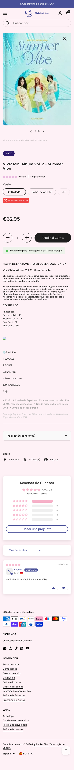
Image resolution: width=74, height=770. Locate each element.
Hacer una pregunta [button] (37, 529)
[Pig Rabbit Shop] (37, 13)
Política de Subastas (14, 695)
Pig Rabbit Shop (40, 744)
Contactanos (10, 668)
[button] (67, 13)
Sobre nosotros (11, 664)
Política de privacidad (15, 724)
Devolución (9, 677)
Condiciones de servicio (16, 720)
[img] (13, 564)
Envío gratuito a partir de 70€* (37, 4)
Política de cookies (13, 729)
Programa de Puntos (14, 700)
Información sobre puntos (17, 691)
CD (11, 140)
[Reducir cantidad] (7, 237)
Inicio (5, 140)
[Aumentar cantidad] (26, 237)
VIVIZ (9, 153)
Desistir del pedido (13, 686)
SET (64, 191)
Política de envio (12, 682)
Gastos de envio (11, 673)
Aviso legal (8, 716)
